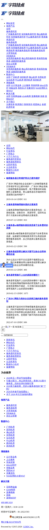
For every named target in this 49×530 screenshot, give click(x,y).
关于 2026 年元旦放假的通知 (19, 394)
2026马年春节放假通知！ (17, 392)
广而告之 (10, 154)
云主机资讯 (11, 167)
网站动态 (10, 148)
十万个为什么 (12, 156)
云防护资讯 (11, 164)
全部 (8, 29)
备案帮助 (10, 173)
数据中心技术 (12, 170)
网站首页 (10, 23)
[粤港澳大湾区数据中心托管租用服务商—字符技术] (24, 9)
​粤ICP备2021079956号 (11, 522)
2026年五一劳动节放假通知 (18, 378)
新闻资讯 (10, 340)
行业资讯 (10, 151)
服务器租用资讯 (13, 162)
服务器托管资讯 (13, 159)
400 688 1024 (7, 502)
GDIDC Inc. (28, 527)
